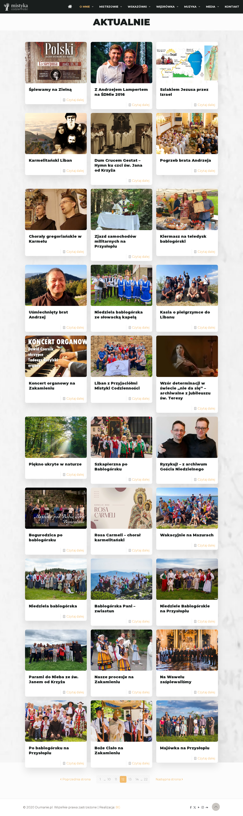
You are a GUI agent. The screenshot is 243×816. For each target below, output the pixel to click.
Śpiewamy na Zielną (50, 89)
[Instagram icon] (202, 807)
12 (123, 779)
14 (137, 779)
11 (116, 779)
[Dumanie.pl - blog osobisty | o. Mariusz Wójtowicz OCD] (16, 6)
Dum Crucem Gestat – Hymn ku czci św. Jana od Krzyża (118, 165)
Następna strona (168, 779)
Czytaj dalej (75, 100)
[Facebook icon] (190, 807)
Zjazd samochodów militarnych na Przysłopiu (115, 241)
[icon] (206, 807)
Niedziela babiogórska (53, 606)
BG (118, 807)
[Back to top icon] (216, 807)
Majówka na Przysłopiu (184, 748)
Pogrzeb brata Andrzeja (185, 160)
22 (146, 779)
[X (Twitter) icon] (194, 807)
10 (109, 779)
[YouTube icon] (198, 807)
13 (130, 779)
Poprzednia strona (76, 779)
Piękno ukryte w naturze (55, 464)
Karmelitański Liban (50, 160)
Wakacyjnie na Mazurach (187, 535)
